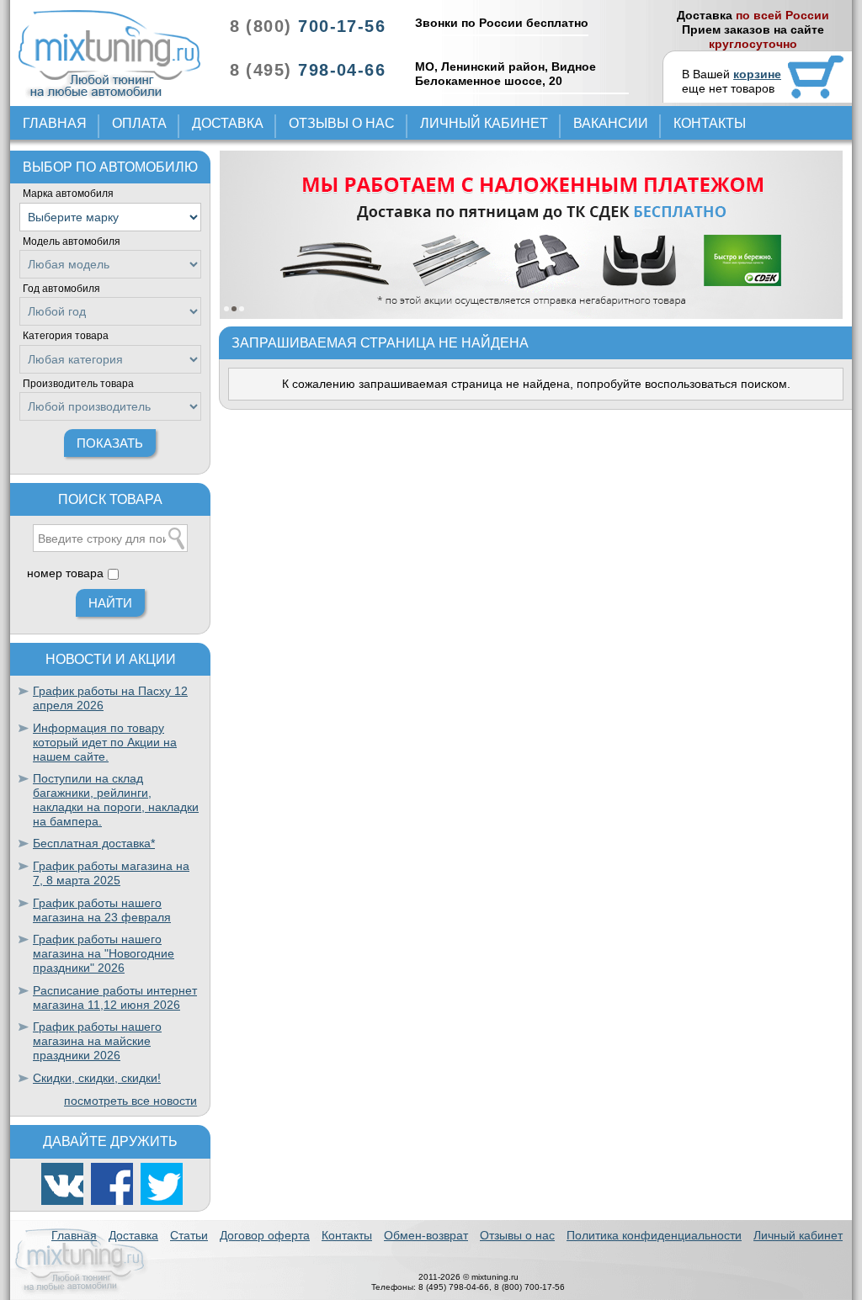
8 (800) (308, 26)
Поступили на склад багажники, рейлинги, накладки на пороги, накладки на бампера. (116, 799)
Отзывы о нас (342, 123)
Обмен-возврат (426, 1235)
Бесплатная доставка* (94, 843)
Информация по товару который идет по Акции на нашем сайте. (105, 742)
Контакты (709, 123)
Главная (55, 123)
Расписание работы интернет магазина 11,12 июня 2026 (115, 997)
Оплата (139, 123)
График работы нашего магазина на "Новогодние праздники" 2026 (103, 953)
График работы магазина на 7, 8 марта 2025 (111, 873)
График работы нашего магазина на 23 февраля (102, 910)
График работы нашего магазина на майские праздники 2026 (97, 1041)
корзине (757, 74)
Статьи (189, 1235)
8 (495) (308, 70)
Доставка (227, 123)
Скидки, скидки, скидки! (97, 1078)
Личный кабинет (484, 123)
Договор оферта (265, 1235)
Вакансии (610, 123)
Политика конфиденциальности (654, 1235)
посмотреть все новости (130, 1100)
